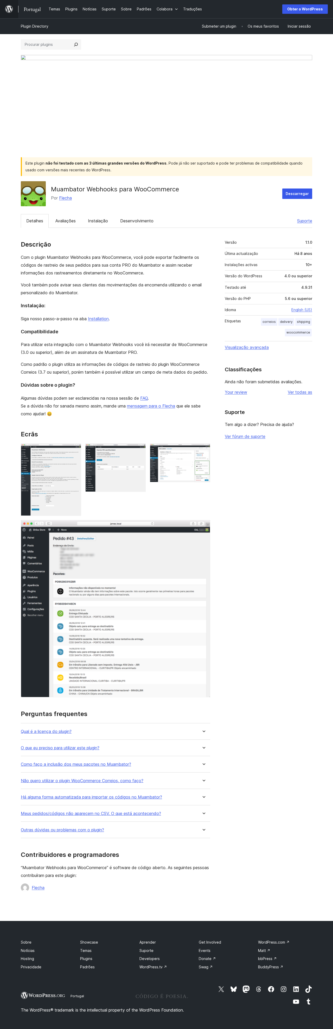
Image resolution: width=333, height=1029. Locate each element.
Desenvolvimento (136, 220)
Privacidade (31, 967)
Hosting (27, 958)
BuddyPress (270, 967)
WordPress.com (274, 942)
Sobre (26, 942)
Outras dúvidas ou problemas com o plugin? (62, 829)
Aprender (147, 942)
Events (204, 950)
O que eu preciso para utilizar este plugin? (60, 747)
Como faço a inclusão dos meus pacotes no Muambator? (76, 764)
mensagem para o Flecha (151, 406)
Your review (236, 392)
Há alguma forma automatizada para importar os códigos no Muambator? (91, 797)
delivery (286, 322)
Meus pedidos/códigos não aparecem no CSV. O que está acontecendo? (91, 813)
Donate (207, 958)
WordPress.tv (153, 967)
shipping (303, 322)
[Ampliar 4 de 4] (203, 527)
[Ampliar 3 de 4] (203, 450)
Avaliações (65, 220)
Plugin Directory (34, 26)
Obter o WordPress (305, 9)
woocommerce (298, 332)
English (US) (301, 310)
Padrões (87, 967)
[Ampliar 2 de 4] (138, 450)
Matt (264, 950)
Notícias (28, 950)
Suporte (304, 220)
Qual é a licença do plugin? (46, 731)
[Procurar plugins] (76, 44)
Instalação (98, 220)
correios (269, 322)
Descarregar (297, 193)
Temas (86, 950)
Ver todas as (300, 392)
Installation (98, 318)
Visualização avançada (247, 347)
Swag (206, 967)
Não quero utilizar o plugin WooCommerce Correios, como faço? (82, 780)
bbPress (267, 958)
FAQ (144, 398)
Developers (149, 958)
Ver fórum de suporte (245, 436)
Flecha (65, 197)
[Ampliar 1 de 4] (74, 450)
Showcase (89, 942)
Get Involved (210, 942)
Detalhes (34, 220)
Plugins (86, 958)
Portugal (77, 996)
